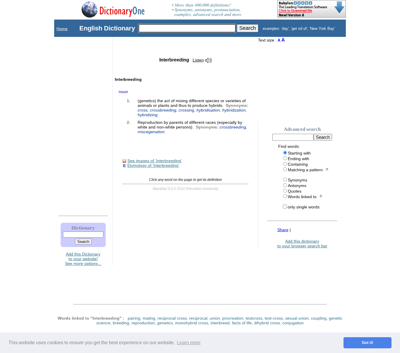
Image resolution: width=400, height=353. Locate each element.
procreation (232, 318)
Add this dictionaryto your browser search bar (302, 243)
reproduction (143, 323)
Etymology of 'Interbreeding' (153, 165)
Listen (198, 60)
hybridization (234, 110)
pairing (134, 318)
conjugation (293, 323)
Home (62, 28)
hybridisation (208, 110)
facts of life (242, 323)
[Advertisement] (77, 125)
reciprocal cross (172, 318)
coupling (319, 318)
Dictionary (83, 228)
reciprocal (198, 318)
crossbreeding (163, 110)
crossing (186, 110)
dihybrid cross (267, 323)
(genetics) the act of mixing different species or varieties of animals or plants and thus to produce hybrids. (193, 107)
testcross (254, 318)
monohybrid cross (191, 323)
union (215, 318)
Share (282, 229)
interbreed (220, 323)
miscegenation (151, 131)
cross (143, 110)
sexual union (297, 318)
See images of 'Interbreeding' (154, 160)
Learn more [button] (189, 342)
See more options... (83, 263)
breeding (121, 323)
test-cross (274, 318)
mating (149, 318)
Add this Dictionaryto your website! (83, 256)
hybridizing (148, 114)
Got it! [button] (367, 343)
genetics (165, 323)
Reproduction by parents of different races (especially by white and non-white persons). (192, 127)
